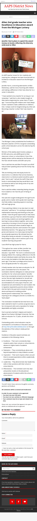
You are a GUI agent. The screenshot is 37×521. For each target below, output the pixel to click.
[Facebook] (18, 501)
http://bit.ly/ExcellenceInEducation (15, 327)
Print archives (5, 474)
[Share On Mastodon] (33, 36)
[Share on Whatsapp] (29, 36)
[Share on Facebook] (4, 36)
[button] (35, 13)
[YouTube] (24, 501)
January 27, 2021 (7, 32)
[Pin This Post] (16, 36)
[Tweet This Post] (8, 36)
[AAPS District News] (18, 10)
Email (3, 438)
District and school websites (9, 471)
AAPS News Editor (18, 32)
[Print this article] (25, 36)
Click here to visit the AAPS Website (11, 491)
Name (4, 433)
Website (4, 443)
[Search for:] (7, 1)
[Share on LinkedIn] (12, 36)
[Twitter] (12, 501)
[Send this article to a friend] (20, 36)
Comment (4, 420)
